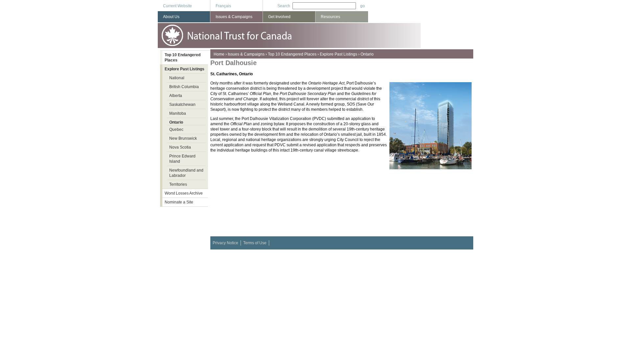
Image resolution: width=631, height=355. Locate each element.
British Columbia (184, 86)
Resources (330, 16)
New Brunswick (183, 138)
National (176, 78)
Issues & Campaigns (246, 54)
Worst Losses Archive (184, 193)
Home (219, 54)
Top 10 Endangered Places (292, 54)
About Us (171, 16)
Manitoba (177, 113)
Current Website (177, 6)
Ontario (367, 54)
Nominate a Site (179, 202)
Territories (178, 184)
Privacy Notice (225, 243)
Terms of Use (255, 243)
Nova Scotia (180, 147)
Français (223, 6)
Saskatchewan (182, 104)
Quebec (176, 129)
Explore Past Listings (338, 54)
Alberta (175, 95)
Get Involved (279, 16)
